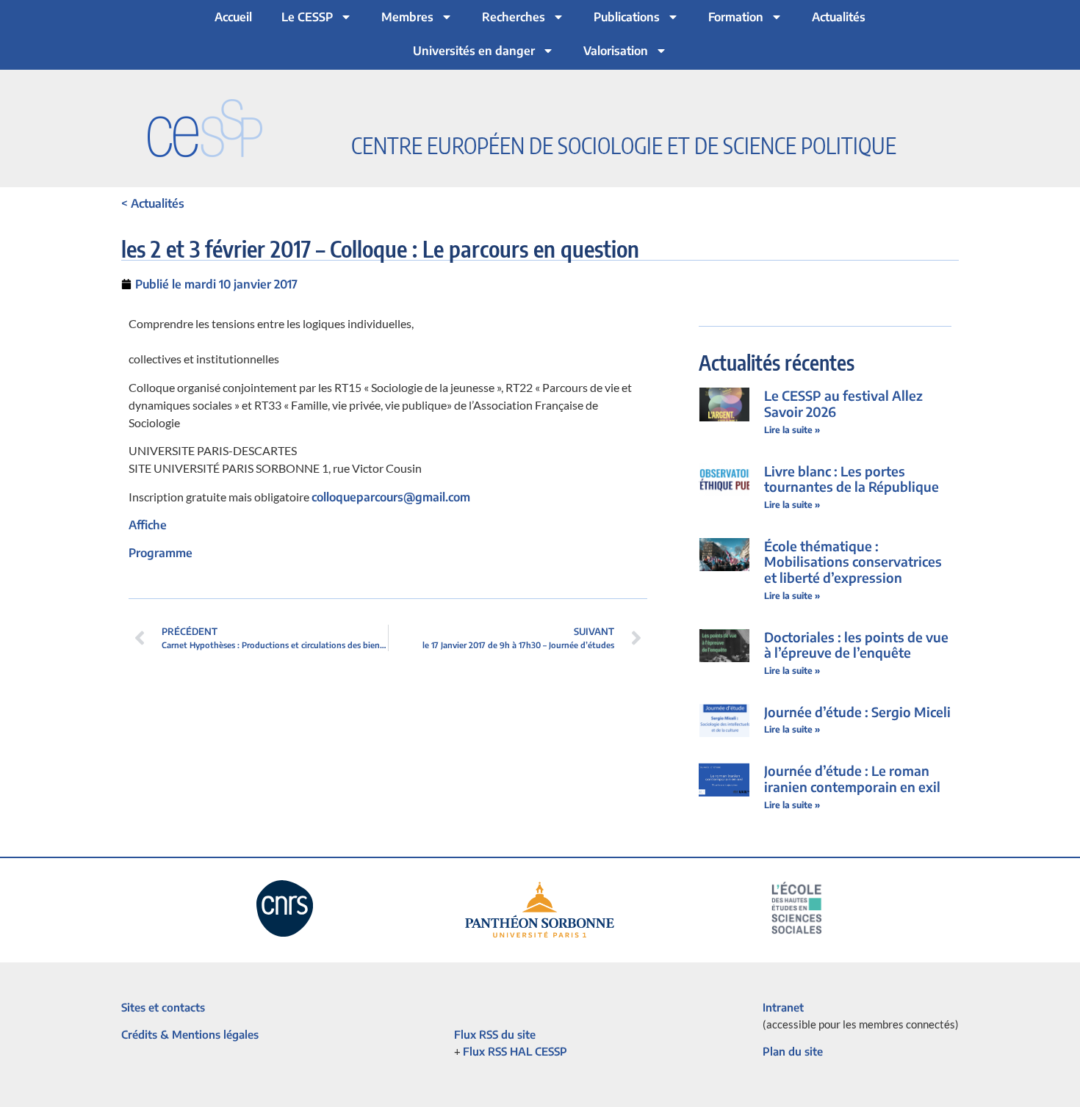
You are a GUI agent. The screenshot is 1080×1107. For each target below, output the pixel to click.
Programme (160, 552)
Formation (735, 17)
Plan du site (793, 1051)
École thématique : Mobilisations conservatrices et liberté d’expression (853, 561)
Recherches (513, 17)
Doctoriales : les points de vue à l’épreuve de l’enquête (856, 644)
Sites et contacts (163, 1007)
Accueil (233, 17)
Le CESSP (307, 17)
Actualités (838, 17)
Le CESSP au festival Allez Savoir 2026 (843, 403)
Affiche (148, 525)
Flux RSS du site (495, 1034)
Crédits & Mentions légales (190, 1034)
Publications (627, 17)
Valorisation (615, 50)
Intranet (783, 1007)
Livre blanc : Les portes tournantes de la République (851, 479)
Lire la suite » (792, 429)
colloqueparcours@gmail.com (391, 497)
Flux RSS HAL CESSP (515, 1051)
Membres (407, 17)
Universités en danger (474, 50)
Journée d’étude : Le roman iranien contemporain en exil (852, 778)
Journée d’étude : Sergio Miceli (857, 711)
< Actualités (152, 203)
